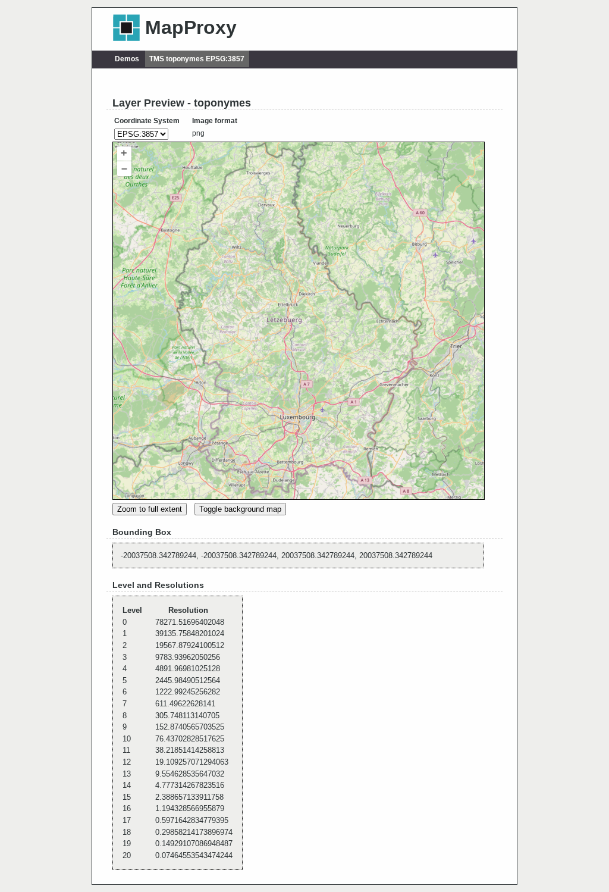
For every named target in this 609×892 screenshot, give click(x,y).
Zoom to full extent (149, 509)
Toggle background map (240, 509)
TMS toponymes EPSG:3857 (196, 59)
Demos (127, 59)
